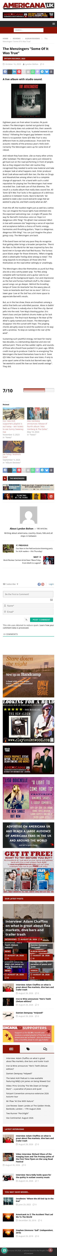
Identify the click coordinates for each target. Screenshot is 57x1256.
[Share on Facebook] (5, 71)
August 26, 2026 (12, 1165)
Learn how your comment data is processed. (28, 626)
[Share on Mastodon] (37, 71)
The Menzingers (17, 478)
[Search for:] (28, 30)
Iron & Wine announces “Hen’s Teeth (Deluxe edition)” (13, 944)
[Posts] (11, 1049)
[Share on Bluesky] (46, 71)
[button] (53, 24)
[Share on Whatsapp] (33, 71)
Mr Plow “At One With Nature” (20, 1101)
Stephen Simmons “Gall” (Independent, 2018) (34, 1231)
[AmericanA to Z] (8, 1217)
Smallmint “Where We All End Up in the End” (35, 1199)
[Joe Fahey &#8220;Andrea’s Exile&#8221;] (13, 447)
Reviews (16, 38)
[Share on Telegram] (42, 71)
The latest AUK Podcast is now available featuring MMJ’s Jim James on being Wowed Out (14, 961)
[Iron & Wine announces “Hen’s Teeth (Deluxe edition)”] (8, 1002)
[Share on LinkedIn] (14, 71)
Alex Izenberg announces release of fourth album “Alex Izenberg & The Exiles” (37, 425)
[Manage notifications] (50, 1250)
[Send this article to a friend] (23, 71)
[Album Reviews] (8, 1201)
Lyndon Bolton (31, 64)
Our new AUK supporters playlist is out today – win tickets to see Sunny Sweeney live (13, 426)
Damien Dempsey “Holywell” (39, 946)
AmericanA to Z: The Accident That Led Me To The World (34, 1215)
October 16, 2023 (13, 64)
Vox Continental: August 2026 (19, 1118)
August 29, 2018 (26, 1236)
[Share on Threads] (51, 71)
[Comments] (45, 1049)
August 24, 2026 (26, 1181)
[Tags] (28, 1049)
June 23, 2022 (25, 1204)
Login (51, 584)
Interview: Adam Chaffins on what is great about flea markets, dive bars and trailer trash (28, 928)
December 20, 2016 (27, 1220)
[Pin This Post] (19, 71)
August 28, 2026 (29, 939)
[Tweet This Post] (9, 71)
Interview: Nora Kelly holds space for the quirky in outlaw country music (33, 1176)
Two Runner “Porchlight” (17, 1113)
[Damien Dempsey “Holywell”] (8, 1016)
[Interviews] (8, 1139)
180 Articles (42, 528)
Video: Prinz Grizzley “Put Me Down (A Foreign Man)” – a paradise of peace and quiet (41, 961)
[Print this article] (28, 71)
